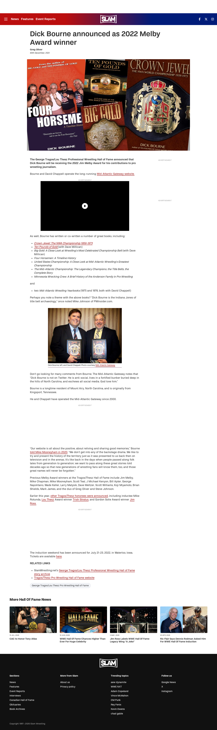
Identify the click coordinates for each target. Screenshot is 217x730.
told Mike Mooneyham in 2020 (48, 452)
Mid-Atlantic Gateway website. (115, 174)
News (15, 19)
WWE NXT (116, 686)
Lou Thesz (48, 499)
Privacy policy (67, 686)
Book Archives (17, 709)
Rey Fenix (116, 704)
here (59, 556)
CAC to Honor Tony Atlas (23, 639)
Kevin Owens (118, 709)
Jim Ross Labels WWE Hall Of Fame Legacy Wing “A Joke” (129, 640)
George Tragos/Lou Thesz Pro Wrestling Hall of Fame (60, 585)
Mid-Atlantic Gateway (105, 365)
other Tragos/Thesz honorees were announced (79, 496)
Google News (168, 682)
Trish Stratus (81, 499)
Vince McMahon (119, 695)
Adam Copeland (119, 691)
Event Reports (46, 19)
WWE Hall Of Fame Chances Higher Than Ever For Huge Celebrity (83, 640)
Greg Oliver (36, 49)
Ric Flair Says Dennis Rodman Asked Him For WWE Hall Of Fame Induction (183, 640)
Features (27, 19)
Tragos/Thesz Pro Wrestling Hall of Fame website (64, 577)
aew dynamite (118, 682)
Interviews (15, 695)
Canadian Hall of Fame (22, 700)
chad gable (117, 713)
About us (65, 682)
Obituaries (15, 704)
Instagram (167, 691)
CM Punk (116, 700)
